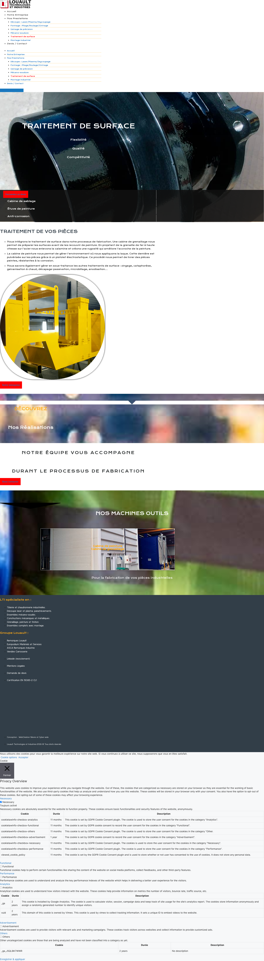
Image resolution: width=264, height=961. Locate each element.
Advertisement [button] (8, 922)
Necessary (8, 802)
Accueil (11, 11)
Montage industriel (21, 40)
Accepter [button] (23, 757)
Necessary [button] (6, 798)
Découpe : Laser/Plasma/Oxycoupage (30, 22)
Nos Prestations (17, 18)
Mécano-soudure (20, 33)
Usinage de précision (22, 29)
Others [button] (3, 933)
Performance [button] (7, 873)
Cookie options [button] (9, 757)
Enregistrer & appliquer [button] (12, 959)
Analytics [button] (5, 884)
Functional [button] (5, 863)
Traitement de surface (23, 37)
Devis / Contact (17, 43)
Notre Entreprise (17, 15)
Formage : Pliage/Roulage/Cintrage (29, 26)
